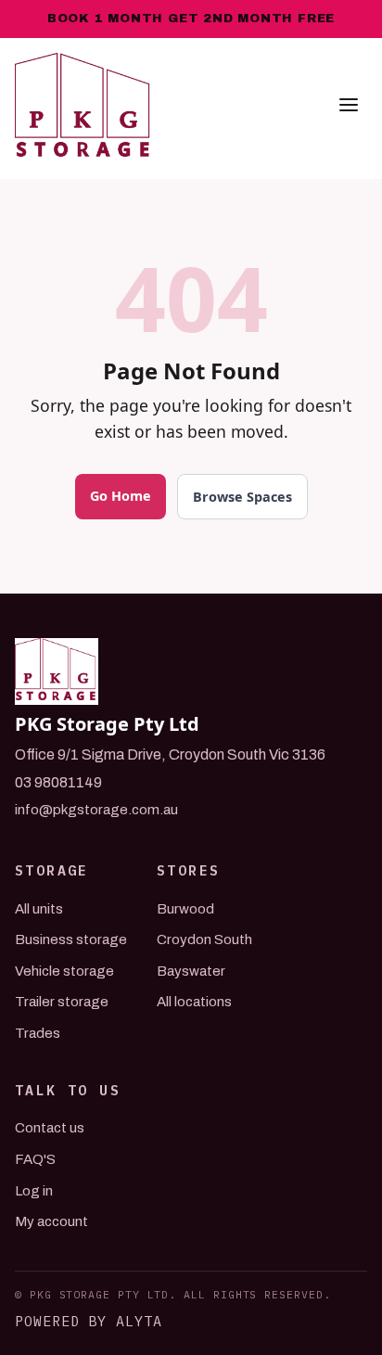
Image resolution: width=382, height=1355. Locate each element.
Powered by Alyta (88, 1321)
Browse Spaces (242, 496)
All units (39, 908)
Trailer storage (61, 1001)
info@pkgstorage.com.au (96, 809)
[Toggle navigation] (348, 108)
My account (51, 1221)
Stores (188, 870)
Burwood (185, 908)
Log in (34, 1190)
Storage (52, 870)
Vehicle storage (64, 971)
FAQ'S (35, 1159)
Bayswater (191, 971)
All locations (194, 1001)
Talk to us (68, 1090)
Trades (37, 1033)
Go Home (120, 496)
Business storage (71, 939)
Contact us (49, 1127)
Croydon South (204, 939)
